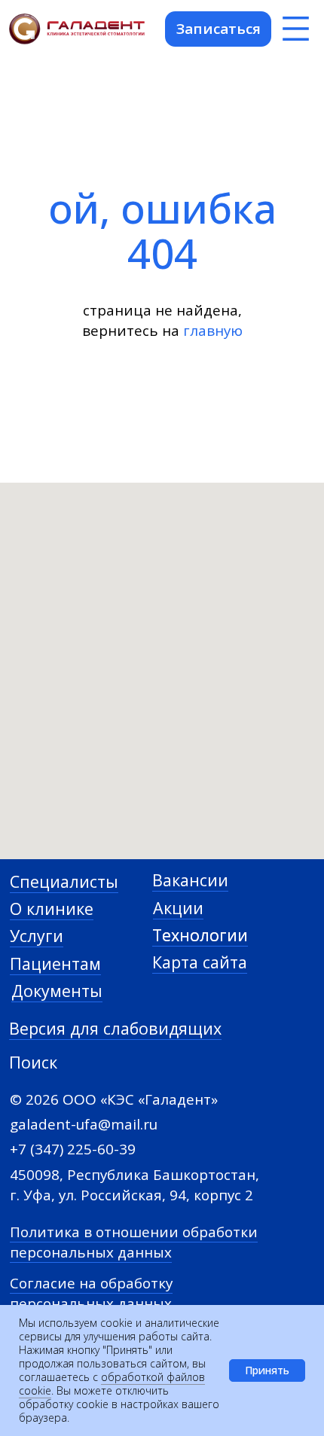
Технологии (200, 935)
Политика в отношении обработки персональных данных (134, 1242)
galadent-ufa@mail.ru (83, 1124)
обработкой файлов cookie (112, 1384)
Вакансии (190, 880)
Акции (178, 908)
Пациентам (55, 963)
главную (213, 330)
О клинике (51, 908)
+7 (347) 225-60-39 (73, 1149)
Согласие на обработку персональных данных (91, 1293)
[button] (218, 29)
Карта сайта (199, 962)
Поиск (33, 1062)
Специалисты (64, 881)
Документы (56, 991)
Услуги (36, 936)
